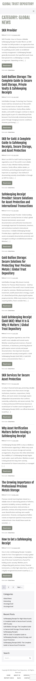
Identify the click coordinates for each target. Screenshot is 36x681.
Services (26, 675)
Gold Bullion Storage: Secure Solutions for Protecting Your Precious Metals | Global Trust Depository (16, 265)
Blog (19, 678)
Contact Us (28, 678)
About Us (17, 675)
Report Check (9, 678)
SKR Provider (9, 30)
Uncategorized (8, 606)
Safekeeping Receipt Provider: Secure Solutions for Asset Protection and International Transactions (17, 200)
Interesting (7, 601)
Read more (7, 66)
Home (8, 675)
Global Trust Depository (18, 4)
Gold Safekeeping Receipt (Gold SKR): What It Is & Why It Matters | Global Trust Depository (17, 323)
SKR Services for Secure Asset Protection (16, 377)
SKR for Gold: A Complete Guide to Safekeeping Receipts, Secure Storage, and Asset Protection (17, 144)
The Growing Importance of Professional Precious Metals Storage (18, 486)
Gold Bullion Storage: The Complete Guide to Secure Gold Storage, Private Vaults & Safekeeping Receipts (17, 84)
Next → (19, 587)
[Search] (30, 658)
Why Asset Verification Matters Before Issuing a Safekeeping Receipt (16, 432)
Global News (11, 70)
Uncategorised (8, 604)
